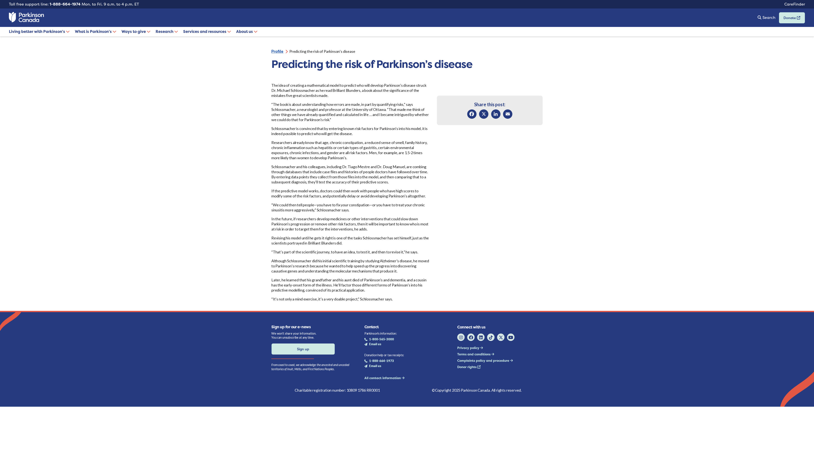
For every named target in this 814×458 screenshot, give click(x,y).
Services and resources (205, 31)
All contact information (383, 378)
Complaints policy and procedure (483, 360)
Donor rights (467, 367)
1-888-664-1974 (65, 4)
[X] (483, 114)
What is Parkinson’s (94, 31)
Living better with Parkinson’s (37, 31)
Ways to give (134, 31)
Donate (788, 19)
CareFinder (794, 4)
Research (165, 31)
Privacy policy (468, 348)
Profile (277, 51)
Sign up (303, 349)
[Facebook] (471, 114)
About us (245, 31)
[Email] (507, 114)
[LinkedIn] (495, 114)
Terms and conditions (474, 354)
